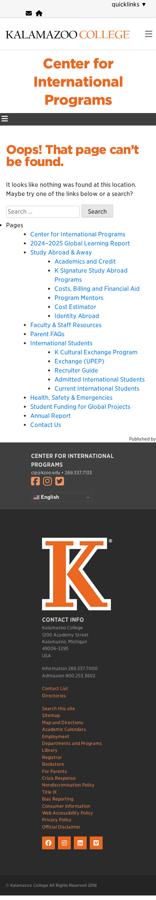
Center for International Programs (78, 81)
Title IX (49, 792)
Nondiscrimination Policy (68, 785)
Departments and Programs (72, 743)
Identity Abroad (77, 316)
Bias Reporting (57, 799)
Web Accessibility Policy (67, 813)
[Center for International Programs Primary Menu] (4, 119)
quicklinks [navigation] (129, 4)
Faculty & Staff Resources (65, 325)
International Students (61, 343)
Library (50, 750)
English (49, 497)
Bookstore (53, 764)
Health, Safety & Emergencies (71, 397)
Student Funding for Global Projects (80, 406)
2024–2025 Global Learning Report (80, 243)
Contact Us (45, 424)
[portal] (39, 13)
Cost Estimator (75, 306)
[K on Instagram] (66, 849)
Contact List (55, 688)
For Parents (54, 771)
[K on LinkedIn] (82, 849)
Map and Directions (62, 722)
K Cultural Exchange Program (96, 352)
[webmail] (29, 13)
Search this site (58, 708)
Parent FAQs (47, 334)
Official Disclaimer (61, 827)
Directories (54, 695)
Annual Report (50, 415)
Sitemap (51, 715)
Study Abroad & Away (61, 252)
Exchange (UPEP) (80, 361)
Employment (55, 736)
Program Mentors (79, 297)
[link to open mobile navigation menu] (148, 34)
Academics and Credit (85, 261)
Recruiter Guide (76, 370)
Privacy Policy (57, 819)
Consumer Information (66, 806)
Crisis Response (59, 778)
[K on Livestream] (97, 849)
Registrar (52, 757)
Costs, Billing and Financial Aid (97, 288)
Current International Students (97, 388)
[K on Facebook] (50, 849)
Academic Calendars (64, 729)
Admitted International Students (100, 379)
